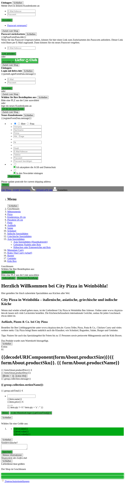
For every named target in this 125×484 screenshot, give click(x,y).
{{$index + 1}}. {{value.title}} (14, 376)
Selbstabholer (8, 278)
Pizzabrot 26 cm (15, 220)
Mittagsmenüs (14, 211)
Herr (23, 123)
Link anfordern (8, 54)
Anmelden (6, 20)
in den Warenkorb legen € (31, 413)
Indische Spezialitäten (17, 233)
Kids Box (12, 261)
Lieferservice (8, 272)
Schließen (17, 3)
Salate (10, 228)
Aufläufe (11, 225)
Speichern (6, 452)
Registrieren (14, 176)
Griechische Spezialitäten (19, 236)
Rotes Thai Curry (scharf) (19, 253)
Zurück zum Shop (10, 31)
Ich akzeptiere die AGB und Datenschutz (36, 167)
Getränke (11, 258)
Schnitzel (11, 231)
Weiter (5, 413)
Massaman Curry (15, 250)
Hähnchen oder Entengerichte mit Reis (32, 247)
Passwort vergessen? (17, 25)
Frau (32, 123)
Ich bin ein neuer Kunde (12, 109)
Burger (10, 255)
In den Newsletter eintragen (29, 173)
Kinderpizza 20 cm (16, 217)
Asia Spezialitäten (16, 239)
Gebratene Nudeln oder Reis (27, 244)
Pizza (9, 214)
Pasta (9, 222)
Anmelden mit (8, 62)
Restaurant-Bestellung (27, 278)
